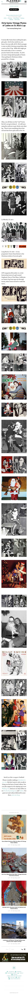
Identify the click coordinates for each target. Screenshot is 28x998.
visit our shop (16, 795)
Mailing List (5, 788)
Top (22, 949)
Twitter (21, 791)
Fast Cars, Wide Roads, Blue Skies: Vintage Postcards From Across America (14, 875)
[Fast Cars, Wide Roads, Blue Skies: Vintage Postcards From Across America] (14, 860)
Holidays (22, 18)
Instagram (13, 791)
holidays (11, 19)
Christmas (10, 18)
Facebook (6, 791)
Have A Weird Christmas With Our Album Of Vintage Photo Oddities (14, 842)
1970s (5, 18)
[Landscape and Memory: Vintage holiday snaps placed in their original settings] (14, 926)
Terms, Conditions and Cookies (14, 976)
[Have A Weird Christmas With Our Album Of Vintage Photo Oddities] (14, 827)
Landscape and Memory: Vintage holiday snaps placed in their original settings (14, 941)
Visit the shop (13, 9)
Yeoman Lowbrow (10, 15)
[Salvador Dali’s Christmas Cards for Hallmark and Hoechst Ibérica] (14, 893)
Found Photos (16, 18)
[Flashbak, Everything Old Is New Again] (14, 1)
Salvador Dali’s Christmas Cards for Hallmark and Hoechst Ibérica (14, 908)
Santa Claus (17, 19)
